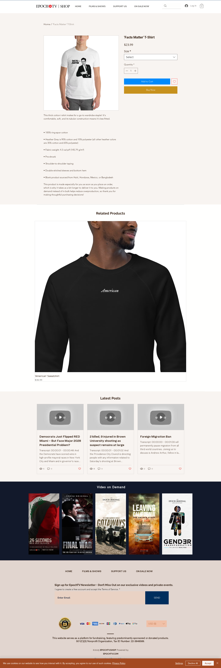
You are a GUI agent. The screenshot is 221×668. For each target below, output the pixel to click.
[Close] (217, 663)
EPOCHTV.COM (110, 654)
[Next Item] (187, 524)
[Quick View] (110, 296)
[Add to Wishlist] (174, 82)
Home (47, 24)
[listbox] (156, 623)
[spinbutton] (131, 71)
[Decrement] (126, 71)
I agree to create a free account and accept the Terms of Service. (86, 589)
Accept (208, 663)
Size (127, 51)
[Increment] (136, 71)
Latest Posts (110, 398)
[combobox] (150, 57)
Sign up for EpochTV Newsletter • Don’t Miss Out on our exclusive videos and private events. (114, 584)
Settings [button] (179, 663)
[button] (202, 6)
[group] (110, 301)
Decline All (193, 663)
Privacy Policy (118, 663)
